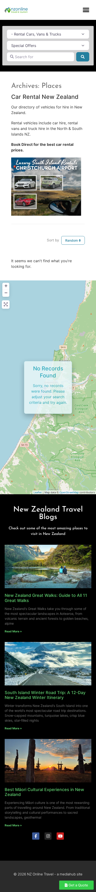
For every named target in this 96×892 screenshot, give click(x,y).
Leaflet (38, 492)
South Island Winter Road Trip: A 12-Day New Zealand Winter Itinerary (45, 695)
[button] (86, 10)
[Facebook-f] (35, 836)
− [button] (5, 293)
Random (72, 240)
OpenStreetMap (69, 492)
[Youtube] (60, 836)
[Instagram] (48, 836)
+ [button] (5, 286)
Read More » (13, 631)
